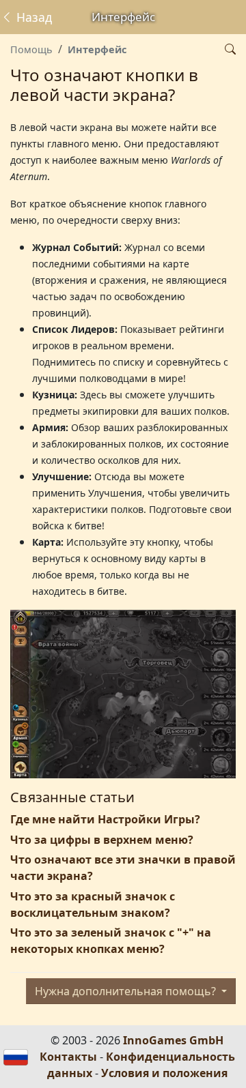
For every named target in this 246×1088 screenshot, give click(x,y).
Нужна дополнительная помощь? (127, 991)
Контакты (68, 1056)
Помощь (31, 49)
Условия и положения (164, 1072)
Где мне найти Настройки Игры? (105, 819)
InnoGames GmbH (173, 1040)
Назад (32, 17)
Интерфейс (97, 49)
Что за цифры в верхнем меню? (101, 839)
